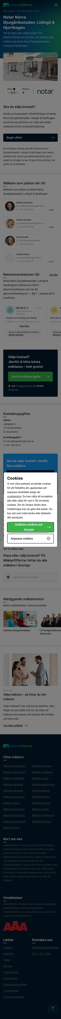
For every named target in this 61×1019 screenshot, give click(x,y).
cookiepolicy (14, 496)
